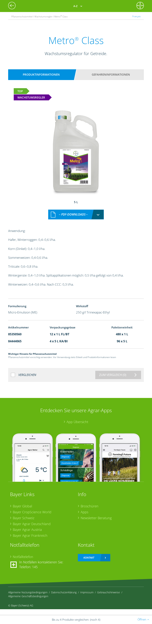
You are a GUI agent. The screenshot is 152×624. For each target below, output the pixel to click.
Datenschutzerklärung (64, 592)
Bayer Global (22, 506)
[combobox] (76, 214)
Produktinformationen (41, 74)
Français (136, 16)
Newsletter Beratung (96, 518)
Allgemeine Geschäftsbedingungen (28, 596)
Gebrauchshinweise (108, 592)
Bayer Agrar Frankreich (30, 535)
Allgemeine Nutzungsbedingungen (27, 592)
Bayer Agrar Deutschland (32, 524)
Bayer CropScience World (32, 512)
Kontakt (88, 557)
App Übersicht (77, 422)
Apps (84, 512)
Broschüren (89, 506)
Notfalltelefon (23, 557)
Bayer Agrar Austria (27, 529)
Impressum (86, 592)
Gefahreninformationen (111, 74)
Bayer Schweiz (23, 518)
